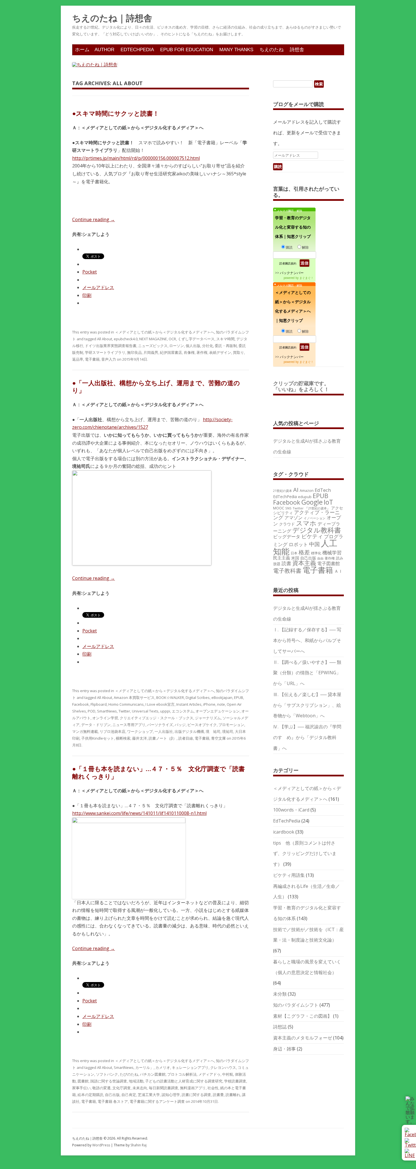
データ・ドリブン (96, 724)
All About (104, 338)
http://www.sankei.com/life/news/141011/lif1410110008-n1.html (139, 813)
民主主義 (281, 558)
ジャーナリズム (208, 717)
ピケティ (312, 536)
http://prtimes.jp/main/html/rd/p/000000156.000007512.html (136, 158)
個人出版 (193, 345)
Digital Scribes (198, 697)
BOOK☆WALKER (170, 697)
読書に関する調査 (196, 1094)
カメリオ (162, 1067)
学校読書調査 (235, 1081)
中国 (314, 544)
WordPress (101, 1145)
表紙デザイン (220, 352)
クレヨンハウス (223, 1067)
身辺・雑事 (284, 1049)
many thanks (236, 49)
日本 (294, 553)
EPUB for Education (186, 49)
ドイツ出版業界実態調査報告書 (110, 345)
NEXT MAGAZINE (153, 338)
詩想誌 (280, 1027)
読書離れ (233, 1094)
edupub (305, 496)
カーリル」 (144, 1067)
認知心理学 (171, 1094)
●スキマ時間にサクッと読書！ (115, 113)
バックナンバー (292, 272)
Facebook (80, 704)
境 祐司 (213, 731)
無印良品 (134, 352)
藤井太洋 (139, 738)
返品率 (77, 359)
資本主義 (304, 563)
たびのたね (129, 1074)
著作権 (201, 352)
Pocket (89, 272)
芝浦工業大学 (149, 1094)
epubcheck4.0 (126, 338)
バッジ (180, 724)
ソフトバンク (107, 1074)
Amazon (307, 490)
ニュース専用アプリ (128, 724)
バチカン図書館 (153, 1074)
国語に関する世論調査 (108, 1081)
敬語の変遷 (101, 1087)
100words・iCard (291, 810)
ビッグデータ (286, 536)
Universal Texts (145, 711)
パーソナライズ (160, 724)
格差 (304, 552)
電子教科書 (287, 570)
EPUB (238, 697)
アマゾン (293, 517)
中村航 (227, 1074)
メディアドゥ (209, 1074)
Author (104, 49)
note (221, 704)
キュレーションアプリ (190, 1067)
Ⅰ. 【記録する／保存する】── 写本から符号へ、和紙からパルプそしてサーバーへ (307, 640)
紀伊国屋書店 (171, 352)
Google (312, 502)
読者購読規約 (287, 263)
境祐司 (227, 731)
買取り (238, 352)
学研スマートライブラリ (105, 352)
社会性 (212, 1087)
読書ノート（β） (163, 738)
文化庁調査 (121, 1087)
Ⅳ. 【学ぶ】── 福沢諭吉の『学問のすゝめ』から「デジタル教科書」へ (307, 737)
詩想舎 (297, 49)
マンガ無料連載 (85, 731)
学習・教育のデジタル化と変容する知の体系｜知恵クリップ (293, 227)
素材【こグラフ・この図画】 (302, 1016)
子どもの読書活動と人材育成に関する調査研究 (183, 1081)
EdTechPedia (137, 49)
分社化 (207, 345)
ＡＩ (338, 571)
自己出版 (112, 1094)
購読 (289, 247)
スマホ (306, 523)
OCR (172, 338)
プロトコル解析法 (182, 1074)
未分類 (280, 994)
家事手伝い (81, 1087)
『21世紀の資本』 (317, 508)
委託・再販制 (226, 345)
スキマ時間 (225, 338)
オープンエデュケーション (218, 711)
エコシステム (183, 711)
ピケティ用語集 (289, 875)
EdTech (323, 490)
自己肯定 (128, 1094)
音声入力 (108, 359)
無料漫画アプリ (193, 1087)
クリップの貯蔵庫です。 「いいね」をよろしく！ (303, 386)
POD (91, 711)
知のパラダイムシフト (295, 1005)
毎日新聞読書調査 (163, 1087)
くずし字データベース (196, 338)
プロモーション (231, 724)
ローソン (176, 345)
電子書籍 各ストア (113, 1101)
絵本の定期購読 (90, 1094)
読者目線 (185, 738)
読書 (286, 563)
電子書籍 (92, 359)
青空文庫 (218, 738)
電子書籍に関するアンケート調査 (157, 1101)
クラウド (287, 524)
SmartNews (107, 711)
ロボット (298, 544)
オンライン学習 (105, 717)
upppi (165, 711)
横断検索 (123, 738)
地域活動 (136, 1081)
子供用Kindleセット (97, 738)
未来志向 (139, 1087)
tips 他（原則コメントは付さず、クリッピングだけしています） (304, 853)
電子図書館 (328, 563)
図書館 (83, 1081)
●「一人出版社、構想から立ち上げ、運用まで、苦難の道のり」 (156, 386)
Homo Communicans (126, 704)
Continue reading (93, 219)
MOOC (278, 508)
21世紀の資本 (282, 491)
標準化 (316, 553)
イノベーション (314, 518)
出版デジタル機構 (189, 731)
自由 (320, 558)
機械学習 (332, 552)
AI (296, 490)
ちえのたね (272, 49)
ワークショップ (140, 731)
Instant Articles (188, 704)
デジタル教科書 (316, 530)
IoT (328, 502)
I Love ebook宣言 (160, 704)
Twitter (124, 711)
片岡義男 (150, 352)
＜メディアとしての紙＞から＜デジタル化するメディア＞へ (164, 332)
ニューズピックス (153, 345)
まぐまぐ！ (306, 278)
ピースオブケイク (202, 724)
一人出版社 (164, 731)
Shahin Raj (138, 1145)
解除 (305, 247)
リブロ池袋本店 (112, 731)
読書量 (218, 1094)
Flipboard (99, 704)
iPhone (209, 704)
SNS (288, 508)
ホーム (82, 49)
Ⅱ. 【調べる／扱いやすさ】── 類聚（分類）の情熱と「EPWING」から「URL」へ (307, 673)
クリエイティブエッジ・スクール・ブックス (156, 717)
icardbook (283, 832)
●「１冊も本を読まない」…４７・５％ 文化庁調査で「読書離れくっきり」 (158, 772)
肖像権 (189, 352)
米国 (295, 558)
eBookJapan (221, 697)
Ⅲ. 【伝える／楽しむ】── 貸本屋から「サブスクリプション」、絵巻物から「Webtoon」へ (307, 705)
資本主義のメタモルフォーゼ (302, 1038)
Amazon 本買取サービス (134, 697)
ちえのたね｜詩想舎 (112, 18)
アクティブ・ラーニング (306, 515)
